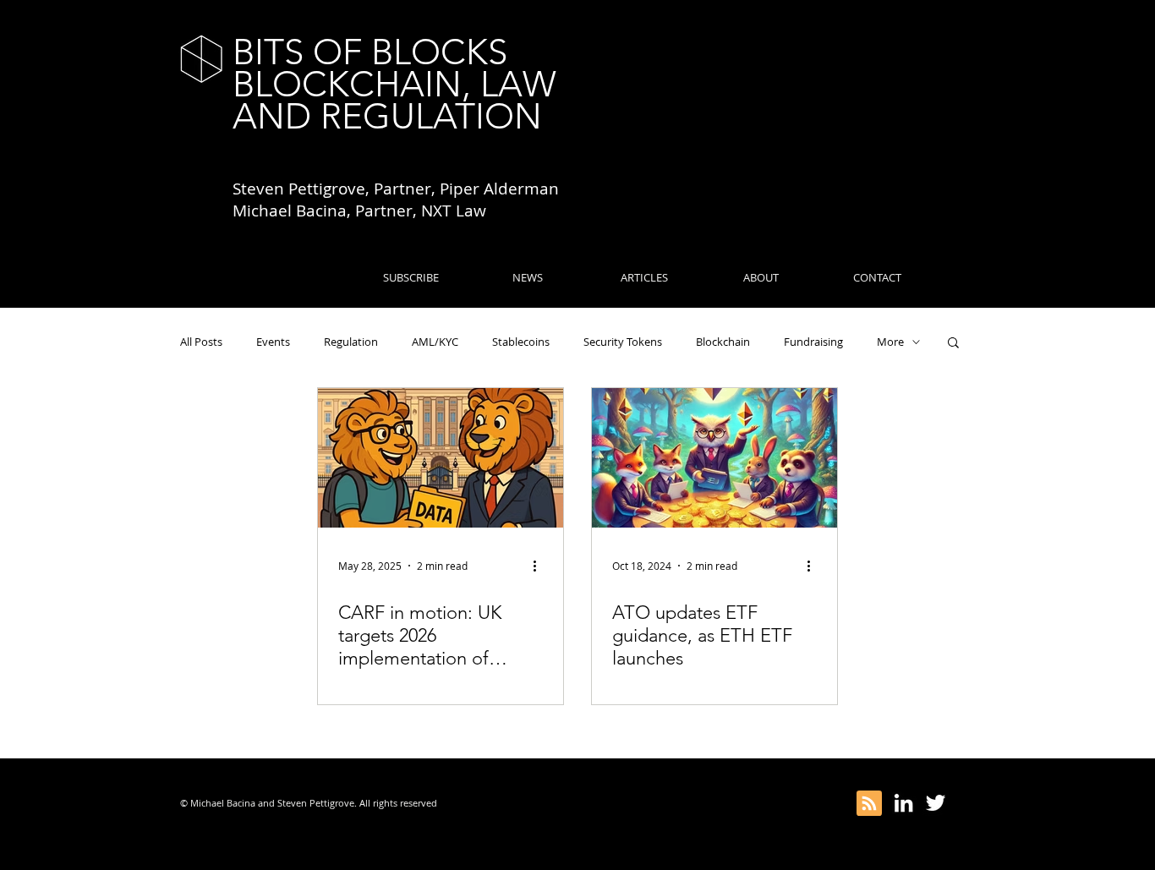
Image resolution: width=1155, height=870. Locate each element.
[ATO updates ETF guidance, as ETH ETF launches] (714, 458)
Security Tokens (622, 341)
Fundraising (813, 341)
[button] (953, 344)
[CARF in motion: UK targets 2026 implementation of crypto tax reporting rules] (440, 458)
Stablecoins (521, 341)
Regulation (351, 341)
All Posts (201, 341)
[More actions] (540, 565)
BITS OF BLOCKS (370, 52)
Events (273, 341)
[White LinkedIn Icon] (903, 803)
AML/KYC (435, 341)
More (890, 341)
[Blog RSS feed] (869, 804)
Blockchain (723, 341)
